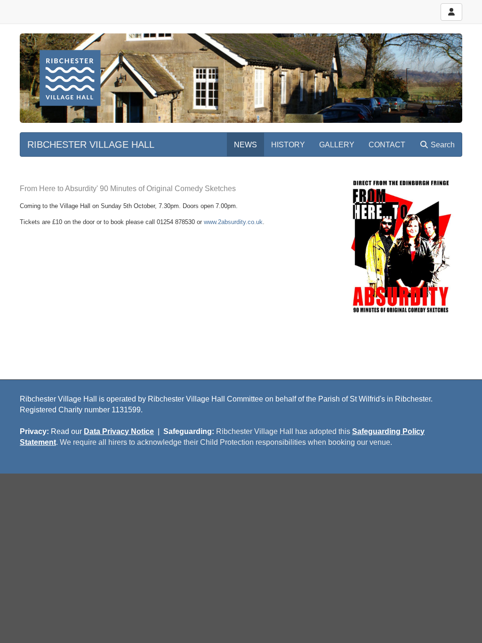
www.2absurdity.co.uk (233, 221)
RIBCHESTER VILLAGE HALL (90, 144)
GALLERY (336, 145)
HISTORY (288, 145)
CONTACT (387, 145)
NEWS (245, 145)
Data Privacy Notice (119, 431)
